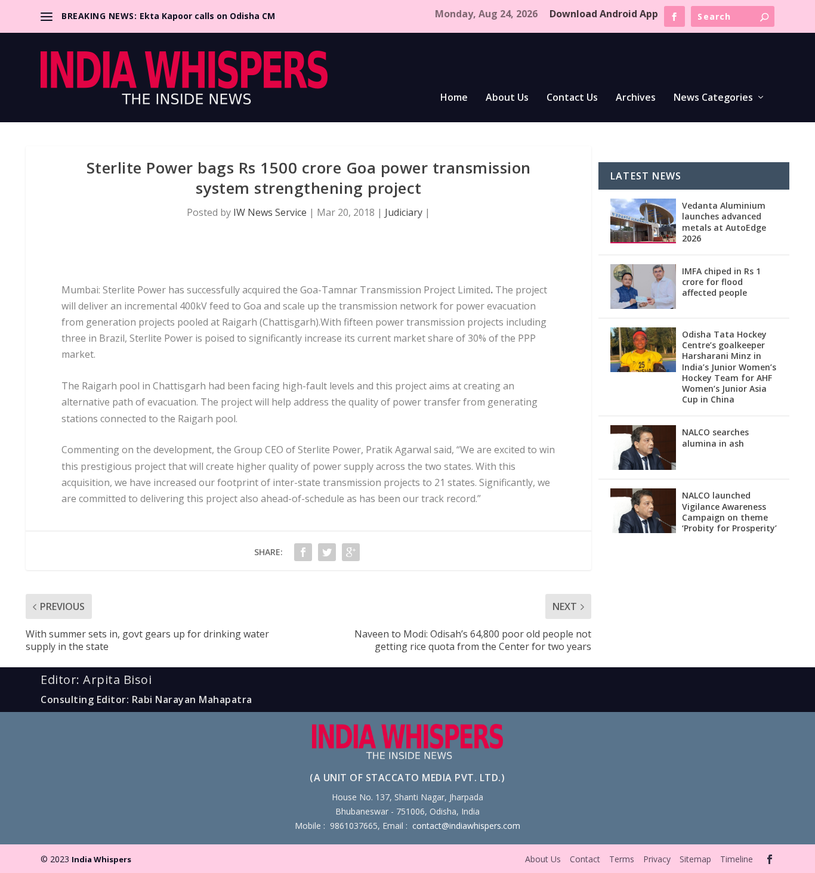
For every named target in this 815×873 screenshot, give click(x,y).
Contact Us (572, 98)
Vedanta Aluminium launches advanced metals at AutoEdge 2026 (724, 222)
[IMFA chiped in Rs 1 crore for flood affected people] (643, 286)
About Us (507, 98)
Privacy (657, 859)
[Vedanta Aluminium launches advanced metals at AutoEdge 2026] (643, 221)
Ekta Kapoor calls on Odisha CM (207, 15)
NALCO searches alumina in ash (715, 437)
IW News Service (270, 212)
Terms (621, 859)
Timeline (736, 859)
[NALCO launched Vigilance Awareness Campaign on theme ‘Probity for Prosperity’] (643, 510)
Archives (636, 98)
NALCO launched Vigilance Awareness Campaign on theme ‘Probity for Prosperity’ (729, 512)
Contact (585, 859)
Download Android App (603, 13)
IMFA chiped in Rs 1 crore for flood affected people (721, 281)
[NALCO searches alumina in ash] (643, 447)
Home (454, 98)
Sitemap (695, 859)
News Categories (713, 98)
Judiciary (403, 212)
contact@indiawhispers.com (466, 825)
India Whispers (101, 859)
